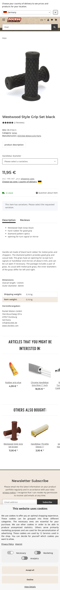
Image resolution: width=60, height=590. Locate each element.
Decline (30, 579)
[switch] (10, 552)
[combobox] (26, 12)
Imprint (18, 544)
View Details (30, 586)
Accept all (30, 570)
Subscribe (47, 502)
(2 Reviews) (19, 122)
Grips (14, 133)
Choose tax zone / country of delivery (19, 181)
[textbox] (26, 12)
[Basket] (56, 19)
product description (14, 144)
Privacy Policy (7, 544)
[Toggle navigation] (3, 18)
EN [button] (41, 20)
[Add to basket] (4, 46)
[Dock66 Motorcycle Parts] (14, 20)
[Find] (54, 27)
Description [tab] (9, 220)
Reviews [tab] (25, 220)
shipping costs (27, 178)
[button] (48, 19)
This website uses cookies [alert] (30, 508)
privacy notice (9, 492)
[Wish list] (52, 19)
